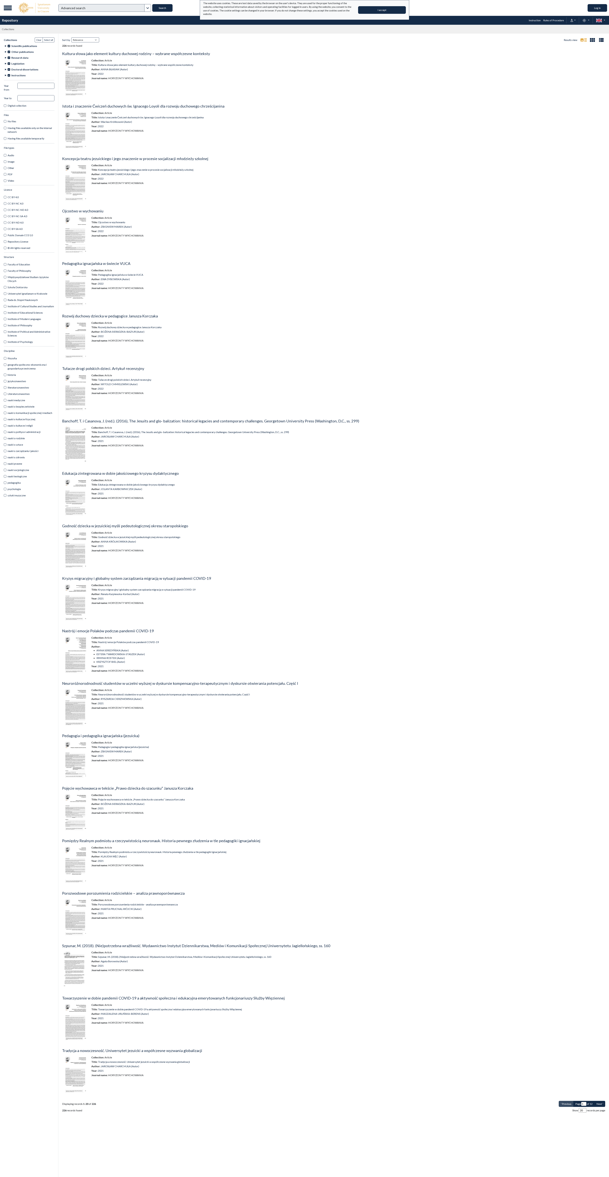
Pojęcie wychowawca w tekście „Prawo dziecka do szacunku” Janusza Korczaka (127, 788)
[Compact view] (592, 40)
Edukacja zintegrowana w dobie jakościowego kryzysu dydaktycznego (120, 473)
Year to (8, 98)
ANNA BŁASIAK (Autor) (114, 69)
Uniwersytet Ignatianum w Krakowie (27, 293)
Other (11, 167)
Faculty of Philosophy (19, 270)
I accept (382, 9)
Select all (48, 40)
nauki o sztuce (15, 444)
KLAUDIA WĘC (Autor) (114, 856)
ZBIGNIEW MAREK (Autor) (116, 226)
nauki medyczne (16, 400)
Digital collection (17, 105)
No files (12, 121)
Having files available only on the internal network (30, 129)
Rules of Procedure (553, 20)
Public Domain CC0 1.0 (20, 235)
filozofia (12, 358)
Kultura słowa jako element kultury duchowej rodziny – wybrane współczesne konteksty (136, 53)
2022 (101, 73)
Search (162, 7)
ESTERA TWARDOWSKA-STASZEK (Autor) (120, 654)
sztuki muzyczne (17, 495)
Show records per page (588, 1110)
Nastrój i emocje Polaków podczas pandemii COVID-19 (108, 630)
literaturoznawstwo (18, 387)
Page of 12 (584, 1103)
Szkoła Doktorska (17, 287)
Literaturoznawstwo (19, 393)
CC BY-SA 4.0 (15, 228)
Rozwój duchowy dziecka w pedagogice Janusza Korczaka (110, 316)
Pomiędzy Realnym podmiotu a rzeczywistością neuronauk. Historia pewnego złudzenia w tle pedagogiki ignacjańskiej (161, 840)
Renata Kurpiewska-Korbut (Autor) (120, 593)
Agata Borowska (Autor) (114, 961)
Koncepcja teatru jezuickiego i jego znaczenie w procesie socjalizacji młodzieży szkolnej (135, 158)
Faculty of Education (19, 264)
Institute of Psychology (20, 341)
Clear (38, 40)
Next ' (599, 1103)
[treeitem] (29, 46)
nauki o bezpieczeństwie (21, 406)
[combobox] (101, 8)
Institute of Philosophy (20, 325)
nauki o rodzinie (16, 438)
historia (12, 374)
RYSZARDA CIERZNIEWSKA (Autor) (121, 698)
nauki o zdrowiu (16, 457)
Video (11, 180)
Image (11, 161)
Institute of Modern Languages (24, 318)
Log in (597, 7)
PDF (10, 174)
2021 (101, 440)
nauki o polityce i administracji (24, 431)
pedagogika (14, 482)
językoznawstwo (17, 381)
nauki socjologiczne (18, 469)
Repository (10, 20)
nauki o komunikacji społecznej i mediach (30, 412)
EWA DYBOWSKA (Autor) (115, 279)
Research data (19, 57)
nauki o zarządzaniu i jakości (23, 450)
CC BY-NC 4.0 (15, 203)
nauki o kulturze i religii (20, 425)
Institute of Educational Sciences (25, 312)
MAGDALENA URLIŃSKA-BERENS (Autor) (125, 1013)
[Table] (601, 40)
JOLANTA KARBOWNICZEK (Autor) (121, 488)
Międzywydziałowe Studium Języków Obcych (28, 279)
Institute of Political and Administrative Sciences (29, 333)
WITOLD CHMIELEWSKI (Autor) (119, 384)
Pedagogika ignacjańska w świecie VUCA (96, 263)
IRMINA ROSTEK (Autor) (110, 657)
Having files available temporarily (26, 138)
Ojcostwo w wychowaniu (82, 211)
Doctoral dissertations (24, 69)
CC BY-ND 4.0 (15, 222)
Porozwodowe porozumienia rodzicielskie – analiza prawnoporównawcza (123, 893)
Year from (6, 87)
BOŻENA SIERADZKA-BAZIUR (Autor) (122, 331)
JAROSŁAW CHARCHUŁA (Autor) (120, 174)
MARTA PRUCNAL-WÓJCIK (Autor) (121, 908)
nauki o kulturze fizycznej (21, 419)
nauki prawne (15, 463)
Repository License (18, 241)
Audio (11, 155)
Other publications (22, 51)
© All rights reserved (19, 247)
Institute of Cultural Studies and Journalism (31, 306)
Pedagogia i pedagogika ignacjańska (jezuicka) (100, 735)
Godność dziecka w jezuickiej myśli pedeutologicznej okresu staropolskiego (125, 525)
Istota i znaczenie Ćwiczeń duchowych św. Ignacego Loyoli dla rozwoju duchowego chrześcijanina (143, 106)
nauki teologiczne (17, 476)
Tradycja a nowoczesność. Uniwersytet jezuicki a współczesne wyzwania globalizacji (132, 1050)
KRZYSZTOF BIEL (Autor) (110, 661)
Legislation (17, 63)
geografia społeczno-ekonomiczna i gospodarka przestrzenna (27, 366)
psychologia (14, 488)
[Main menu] (8, 8)
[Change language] (600, 20)
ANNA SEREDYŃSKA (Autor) (112, 650)
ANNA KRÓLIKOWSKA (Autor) (118, 541)
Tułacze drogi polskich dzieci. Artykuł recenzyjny (103, 368)
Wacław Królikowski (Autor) (116, 121)
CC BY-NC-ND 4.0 (18, 209)
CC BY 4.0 (13, 197)
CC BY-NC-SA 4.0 (17, 216)
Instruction (535, 20)
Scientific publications (24, 45)
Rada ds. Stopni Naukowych (23, 299)
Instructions (18, 75)
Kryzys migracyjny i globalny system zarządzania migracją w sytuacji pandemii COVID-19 (136, 578)
